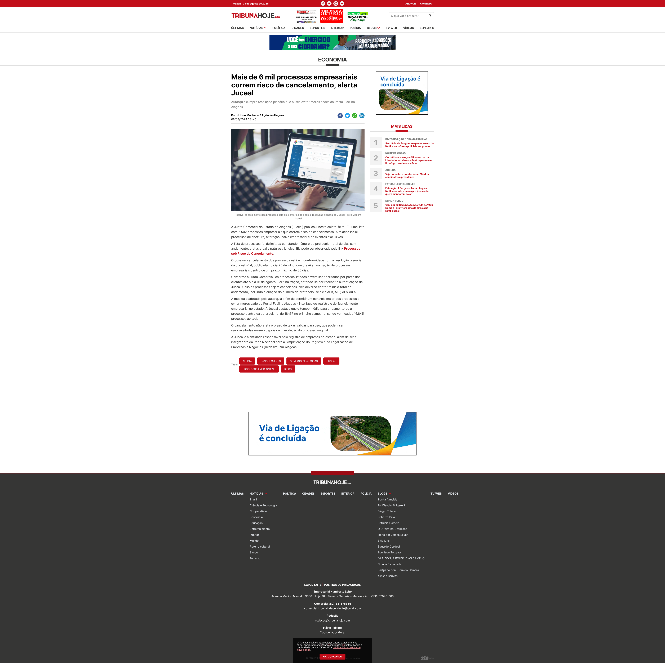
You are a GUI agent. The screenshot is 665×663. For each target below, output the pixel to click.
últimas (237, 28)
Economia (256, 517)
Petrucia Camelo (388, 523)
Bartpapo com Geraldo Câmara (398, 570)
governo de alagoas (304, 361)
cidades (297, 28)
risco (288, 369)
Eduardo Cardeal (389, 546)
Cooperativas (258, 511)
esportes (317, 28)
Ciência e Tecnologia (263, 505)
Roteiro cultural (260, 546)
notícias (256, 28)
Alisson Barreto (388, 576)
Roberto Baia (386, 517)
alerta (247, 361)
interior (337, 28)
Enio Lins (383, 540)
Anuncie (410, 3)
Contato (426, 3)
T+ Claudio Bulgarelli (391, 505)
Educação (256, 523)
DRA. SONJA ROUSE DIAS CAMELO (401, 558)
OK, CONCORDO (332, 656)
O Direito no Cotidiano (392, 529)
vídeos (408, 28)
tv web (391, 28)
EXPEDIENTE (313, 584)
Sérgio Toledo (387, 511)
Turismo (255, 558)
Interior (254, 534)
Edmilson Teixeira (389, 552)
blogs (371, 28)
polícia (355, 28)
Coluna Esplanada (389, 564)
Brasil (253, 499)
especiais (427, 28)
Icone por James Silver (393, 534)
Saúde (254, 552)
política (278, 28)
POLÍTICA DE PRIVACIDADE (342, 584)
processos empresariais (259, 369)
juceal (331, 361)
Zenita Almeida (387, 499)
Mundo (254, 540)
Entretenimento (260, 529)
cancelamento (271, 361)
